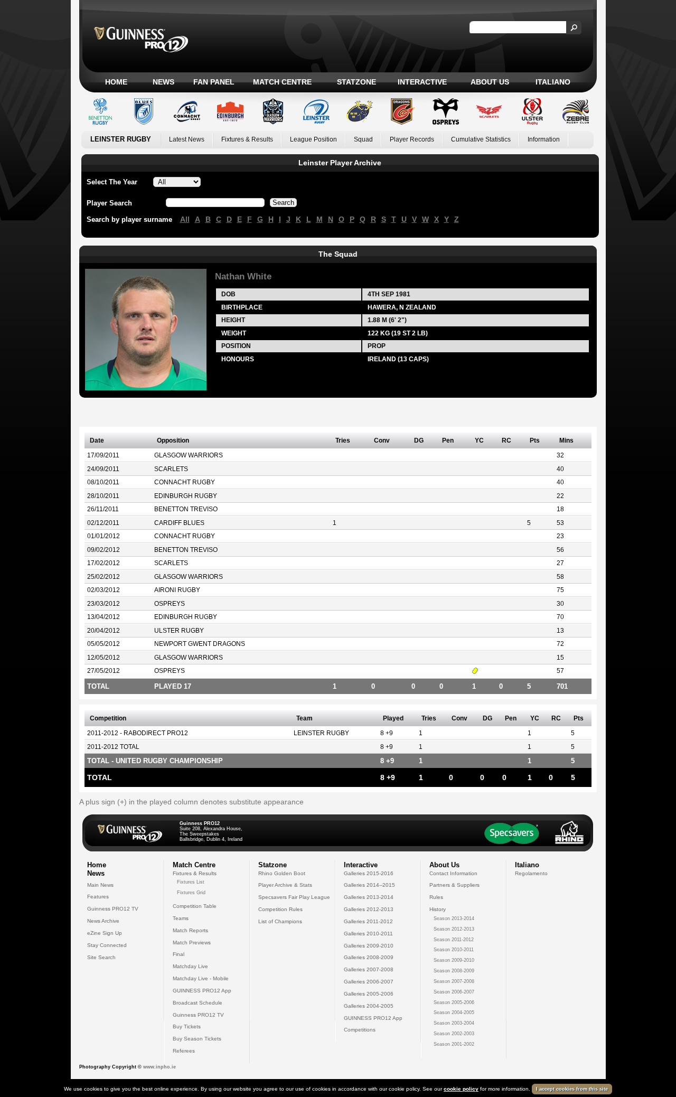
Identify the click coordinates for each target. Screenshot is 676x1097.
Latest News (186, 139)
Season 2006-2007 (454, 992)
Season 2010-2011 (454, 949)
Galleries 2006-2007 (368, 982)
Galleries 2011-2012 (368, 921)
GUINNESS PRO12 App (202, 990)
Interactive (422, 82)
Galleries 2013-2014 (368, 897)
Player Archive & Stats (285, 885)
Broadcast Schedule (197, 1003)
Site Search (101, 957)
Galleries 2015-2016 (368, 873)
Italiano (553, 82)
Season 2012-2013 (454, 929)
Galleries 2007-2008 (368, 969)
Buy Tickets (187, 1026)
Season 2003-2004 (454, 1023)
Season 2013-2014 (454, 918)
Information (544, 139)
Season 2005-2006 (454, 1002)
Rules (436, 897)
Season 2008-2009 (454, 970)
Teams (181, 918)
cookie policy (461, 1089)
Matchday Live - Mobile (201, 978)
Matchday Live (190, 966)
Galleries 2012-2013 (368, 909)
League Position (313, 139)
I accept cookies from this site (572, 1089)
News (163, 82)
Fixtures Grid (191, 892)
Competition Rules (280, 909)
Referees (184, 1051)
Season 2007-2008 (454, 981)
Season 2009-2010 (454, 960)
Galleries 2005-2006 (368, 994)
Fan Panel (213, 82)
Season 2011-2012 (454, 939)
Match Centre (282, 82)
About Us (490, 82)
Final (178, 954)
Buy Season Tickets (197, 1039)
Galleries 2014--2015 (369, 885)
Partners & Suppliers (454, 885)
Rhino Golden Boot (281, 873)
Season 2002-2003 (454, 1033)
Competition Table (195, 906)
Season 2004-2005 (454, 1012)
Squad (363, 139)
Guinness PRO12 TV (112, 909)
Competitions (359, 1030)
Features (98, 896)
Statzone (356, 82)
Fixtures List (190, 882)
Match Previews (192, 942)
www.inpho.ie (159, 1067)
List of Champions (280, 921)
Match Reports (190, 930)
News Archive (103, 921)
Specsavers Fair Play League (294, 897)
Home (116, 82)
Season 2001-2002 (454, 1044)
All (185, 219)
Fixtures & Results (247, 139)
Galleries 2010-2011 (368, 933)
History (437, 909)
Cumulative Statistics (481, 139)
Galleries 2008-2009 (368, 957)
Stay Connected (107, 945)
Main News (100, 885)
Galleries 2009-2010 (368, 946)
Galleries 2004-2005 (368, 1006)
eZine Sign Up (104, 933)
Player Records (412, 139)
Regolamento (531, 873)
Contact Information (453, 873)
